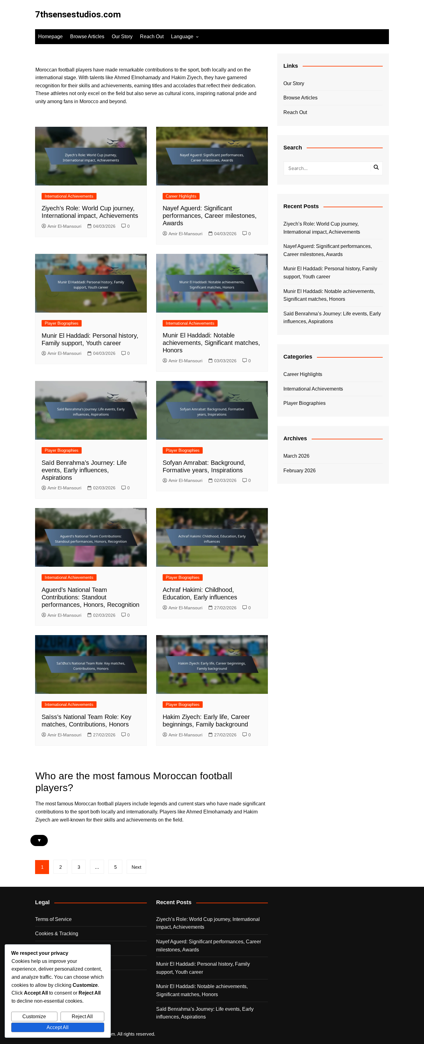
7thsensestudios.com (78, 14)
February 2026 (299, 470)
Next (136, 867)
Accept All (58, 1027)
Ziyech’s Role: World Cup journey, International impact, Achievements (321, 228)
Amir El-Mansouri (64, 226)
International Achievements (69, 196)
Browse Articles (87, 36)
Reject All (82, 1016)
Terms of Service (53, 919)
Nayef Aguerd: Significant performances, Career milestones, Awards (210, 216)
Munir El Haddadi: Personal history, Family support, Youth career (330, 272)
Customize (34, 1016)
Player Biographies (62, 323)
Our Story (122, 36)
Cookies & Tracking (56, 933)
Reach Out (152, 36)
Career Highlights (181, 196)
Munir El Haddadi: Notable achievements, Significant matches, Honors (211, 343)
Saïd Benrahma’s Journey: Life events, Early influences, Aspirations (84, 470)
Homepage (50, 36)
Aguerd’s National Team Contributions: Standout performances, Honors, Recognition (90, 597)
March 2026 (296, 456)
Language (182, 36)
